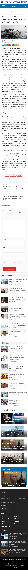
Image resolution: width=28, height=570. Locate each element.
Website (5, 255)
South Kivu (5, 177)
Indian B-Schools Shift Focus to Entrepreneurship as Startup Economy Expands (17, 357)
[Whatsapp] (15, 45)
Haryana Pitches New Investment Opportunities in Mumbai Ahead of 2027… (17, 332)
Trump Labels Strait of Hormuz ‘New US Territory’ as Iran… (13, 421)
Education (17, 518)
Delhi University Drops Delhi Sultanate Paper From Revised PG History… (18, 385)
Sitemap (15, 567)
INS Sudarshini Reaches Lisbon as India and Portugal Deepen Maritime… (18, 281)
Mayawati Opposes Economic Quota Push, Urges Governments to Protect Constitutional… (17, 316)
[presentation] (24, 469)
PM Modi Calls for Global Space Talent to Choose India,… (17, 308)
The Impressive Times (9, 40)
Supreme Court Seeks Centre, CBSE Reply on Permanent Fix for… (17, 348)
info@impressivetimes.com (9, 502)
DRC (7, 175)
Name (4, 239)
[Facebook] (3, 45)
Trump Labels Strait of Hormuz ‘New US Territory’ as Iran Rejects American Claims (17, 535)
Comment (5, 218)
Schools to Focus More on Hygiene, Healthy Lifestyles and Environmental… (17, 401)
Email (4, 247)
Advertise (11, 563)
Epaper (14, 6)
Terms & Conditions (20, 563)
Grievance (7, 565)
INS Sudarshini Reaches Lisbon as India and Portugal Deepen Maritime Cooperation (17, 543)
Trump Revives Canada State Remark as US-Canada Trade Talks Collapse (13, 447)
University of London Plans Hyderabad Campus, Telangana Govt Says (17, 290)
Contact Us (22, 565)
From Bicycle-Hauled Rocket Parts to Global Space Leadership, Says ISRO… (18, 299)
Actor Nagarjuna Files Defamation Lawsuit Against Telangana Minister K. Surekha (13, 188)
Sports (16, 524)
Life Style (4, 524)
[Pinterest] (13, 45)
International (9, 11)
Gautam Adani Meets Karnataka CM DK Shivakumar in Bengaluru (17, 324)
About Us (5, 563)
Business (16, 521)
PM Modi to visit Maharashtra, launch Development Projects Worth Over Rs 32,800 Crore (13, 198)
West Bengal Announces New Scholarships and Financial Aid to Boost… (18, 375)
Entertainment (5, 526)
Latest (15, 472)
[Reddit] (8, 45)
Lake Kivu (13, 175)
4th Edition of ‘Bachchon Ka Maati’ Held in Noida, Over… (18, 393)
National (16, 516)
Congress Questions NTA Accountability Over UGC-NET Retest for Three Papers (16, 366)
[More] (17, 45)
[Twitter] (5, 45)
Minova (19, 175)
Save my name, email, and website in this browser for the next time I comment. (14, 263)
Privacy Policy (14, 565)
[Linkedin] (10, 45)
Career (3, 521)
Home (2, 11)
